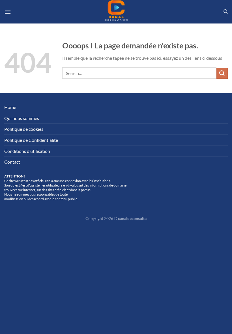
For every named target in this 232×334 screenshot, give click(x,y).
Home (10, 107)
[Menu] (7, 12)
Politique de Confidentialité (31, 140)
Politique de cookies (23, 129)
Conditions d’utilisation (27, 151)
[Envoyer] (222, 73)
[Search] (226, 11)
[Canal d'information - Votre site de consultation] (116, 11)
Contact (12, 161)
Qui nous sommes (21, 118)
